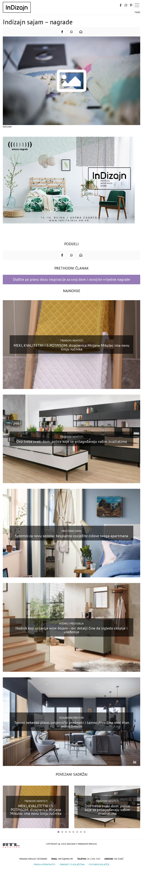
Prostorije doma (71, 531)
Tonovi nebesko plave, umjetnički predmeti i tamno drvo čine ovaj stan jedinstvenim (71, 724)
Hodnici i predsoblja (71, 623)
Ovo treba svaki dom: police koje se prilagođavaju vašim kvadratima (71, 441)
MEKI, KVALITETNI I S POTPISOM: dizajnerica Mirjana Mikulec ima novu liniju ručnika (71, 347)
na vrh (136, 844)
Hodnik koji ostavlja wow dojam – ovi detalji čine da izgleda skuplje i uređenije (71, 630)
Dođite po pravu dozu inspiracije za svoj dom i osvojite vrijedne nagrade (71, 279)
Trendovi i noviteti (71, 340)
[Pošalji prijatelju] (81, 32)
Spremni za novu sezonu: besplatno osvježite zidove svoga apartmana (71, 535)
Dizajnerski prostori (71, 717)
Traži (137, 12)
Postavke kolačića (99, 864)
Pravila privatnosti (44, 864)
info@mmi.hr (65, 858)
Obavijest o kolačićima (72, 864)
